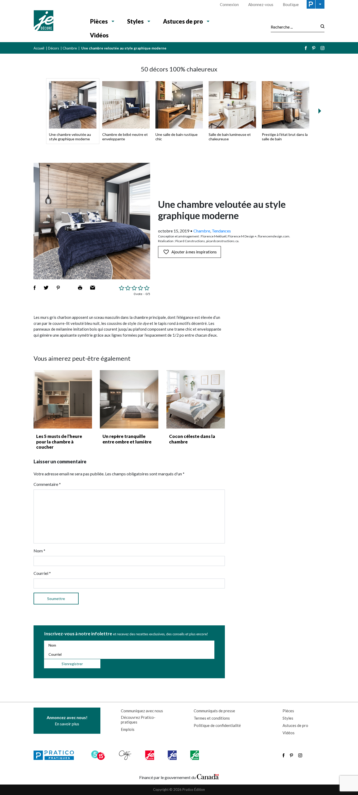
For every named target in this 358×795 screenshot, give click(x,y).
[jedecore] (173, 755)
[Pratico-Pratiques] (56, 755)
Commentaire (47, 484)
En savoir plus (67, 720)
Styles (135, 21)
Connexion (229, 4)
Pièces (99, 21)
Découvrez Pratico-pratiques (138, 719)
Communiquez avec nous (142, 710)
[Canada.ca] (208, 776)
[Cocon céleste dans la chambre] (195, 399)
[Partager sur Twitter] (46, 288)
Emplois (127, 729)
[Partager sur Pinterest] (58, 288)
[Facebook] (306, 48)
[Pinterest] (313, 48)
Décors (53, 48)
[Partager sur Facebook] (35, 288)
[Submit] (320, 26)
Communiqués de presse (214, 710)
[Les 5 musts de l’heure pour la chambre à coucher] (63, 399)
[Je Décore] (56, 21)
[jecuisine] (150, 755)
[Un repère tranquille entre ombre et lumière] (129, 399)
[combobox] (294, 27)
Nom (39, 550)
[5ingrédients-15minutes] (98, 755)
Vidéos (99, 35)
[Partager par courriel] (92, 288)
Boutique (291, 4)
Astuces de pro (183, 21)
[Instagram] (322, 48)
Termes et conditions (212, 718)
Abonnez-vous (260, 4)
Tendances (221, 230)
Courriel (42, 573)
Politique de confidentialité (217, 725)
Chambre (70, 48)
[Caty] (126, 755)
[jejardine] (195, 755)
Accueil (39, 48)
